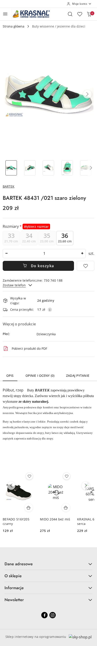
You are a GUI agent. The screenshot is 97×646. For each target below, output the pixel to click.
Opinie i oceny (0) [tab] (40, 375)
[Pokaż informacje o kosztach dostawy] (49, 309)
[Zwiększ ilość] (82, 253)
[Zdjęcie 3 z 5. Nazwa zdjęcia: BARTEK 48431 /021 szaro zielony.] (48, 167)
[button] (87, 94)
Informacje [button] (14, 588)
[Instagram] (52, 615)
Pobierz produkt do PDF (29, 348)
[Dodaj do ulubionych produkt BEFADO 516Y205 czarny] (29, 476)
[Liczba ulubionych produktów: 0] (79, 14)
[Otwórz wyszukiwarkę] (70, 14)
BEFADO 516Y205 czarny (16, 521)
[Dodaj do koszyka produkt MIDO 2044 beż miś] (66, 507)
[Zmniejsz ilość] (6, 253)
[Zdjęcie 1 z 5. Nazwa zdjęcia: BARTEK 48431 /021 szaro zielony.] (11, 167)
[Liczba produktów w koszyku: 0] (89, 14)
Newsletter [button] (14, 600)
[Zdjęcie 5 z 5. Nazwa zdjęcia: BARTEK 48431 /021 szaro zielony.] (85, 167)
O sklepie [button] (13, 576)
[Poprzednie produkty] (11, 486)
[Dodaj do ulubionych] (85, 266)
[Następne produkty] (86, 486)
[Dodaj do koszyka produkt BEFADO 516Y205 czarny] (29, 507)
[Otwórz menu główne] (5, 13)
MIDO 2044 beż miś (55, 519)
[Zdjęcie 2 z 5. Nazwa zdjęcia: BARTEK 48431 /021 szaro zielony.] (29, 167)
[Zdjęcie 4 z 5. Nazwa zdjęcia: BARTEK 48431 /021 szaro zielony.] (67, 167)
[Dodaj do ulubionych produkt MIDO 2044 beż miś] (66, 476)
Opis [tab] (10, 375)
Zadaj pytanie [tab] (77, 375)
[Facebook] (44, 615)
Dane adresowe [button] (19, 564)
